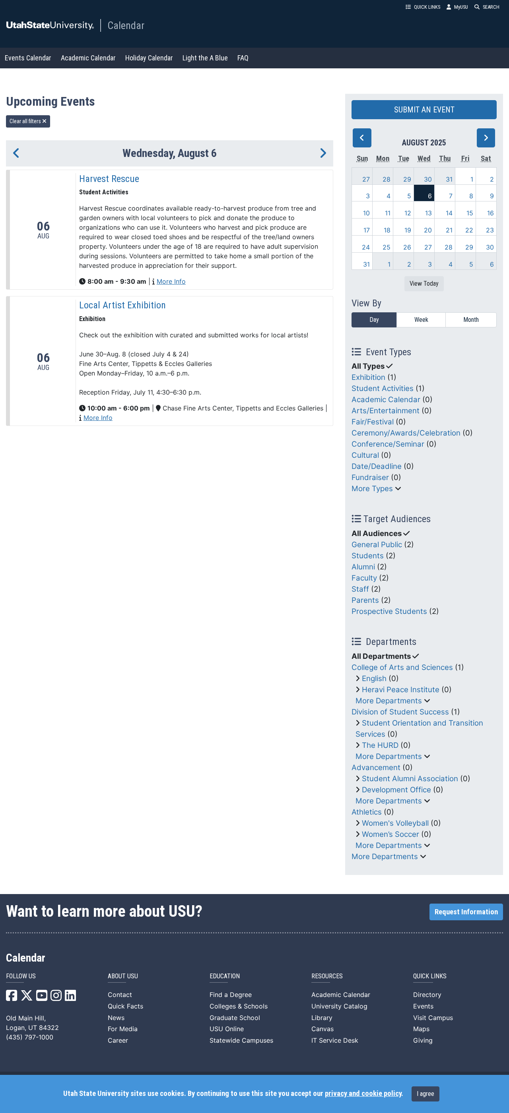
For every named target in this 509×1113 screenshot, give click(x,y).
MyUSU (461, 7)
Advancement (376, 767)
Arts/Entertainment (386, 410)
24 (366, 247)
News (116, 1018)
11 (387, 213)
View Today (424, 283)
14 (449, 213)
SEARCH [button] (491, 7)
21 (449, 230)
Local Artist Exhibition (122, 305)
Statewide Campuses (241, 1040)
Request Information (466, 912)
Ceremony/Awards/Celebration (406, 432)
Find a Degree (231, 995)
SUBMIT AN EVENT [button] (424, 109)
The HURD (380, 745)
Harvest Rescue (109, 178)
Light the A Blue (205, 58)
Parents (365, 600)
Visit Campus (433, 1018)
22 (469, 230)
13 (428, 213)
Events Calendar (28, 58)
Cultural (365, 455)
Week (421, 319)
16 (490, 213)
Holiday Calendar (149, 58)
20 (428, 230)
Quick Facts (125, 1006)
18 (387, 230)
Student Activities (383, 388)
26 (407, 247)
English (374, 678)
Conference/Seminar (388, 444)
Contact (120, 995)
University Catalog (339, 1006)
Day (374, 319)
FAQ (243, 58)
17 (366, 230)
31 (449, 179)
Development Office (396, 789)
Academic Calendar (88, 58)
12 (407, 213)
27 (366, 179)
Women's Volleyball (395, 823)
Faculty (364, 578)
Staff (360, 589)
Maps (421, 1029)
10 (366, 213)
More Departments (389, 700)
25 (386, 247)
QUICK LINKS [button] (427, 7)
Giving (423, 1040)
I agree (425, 1094)
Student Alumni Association (410, 778)
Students (368, 555)
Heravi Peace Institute (400, 689)
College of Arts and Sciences (402, 667)
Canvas (322, 1029)
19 (407, 230)
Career (118, 1040)
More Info (171, 281)
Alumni (363, 566)
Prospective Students (389, 611)
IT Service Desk (334, 1040)
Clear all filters (26, 121)
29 (407, 179)
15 (469, 213)
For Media (123, 1029)
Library (321, 1018)
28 (386, 179)
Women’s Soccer (390, 834)
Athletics (367, 812)
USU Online (227, 1029)
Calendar (125, 25)
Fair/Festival (373, 421)
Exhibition (368, 377)
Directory (427, 995)
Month (471, 319)
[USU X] (26, 998)
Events (423, 1006)
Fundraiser (370, 477)
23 (490, 230)
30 (428, 179)
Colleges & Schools (239, 1006)
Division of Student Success (400, 711)
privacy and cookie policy (363, 1093)
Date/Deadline (377, 466)
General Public (377, 544)
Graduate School (235, 1018)
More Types (372, 488)
